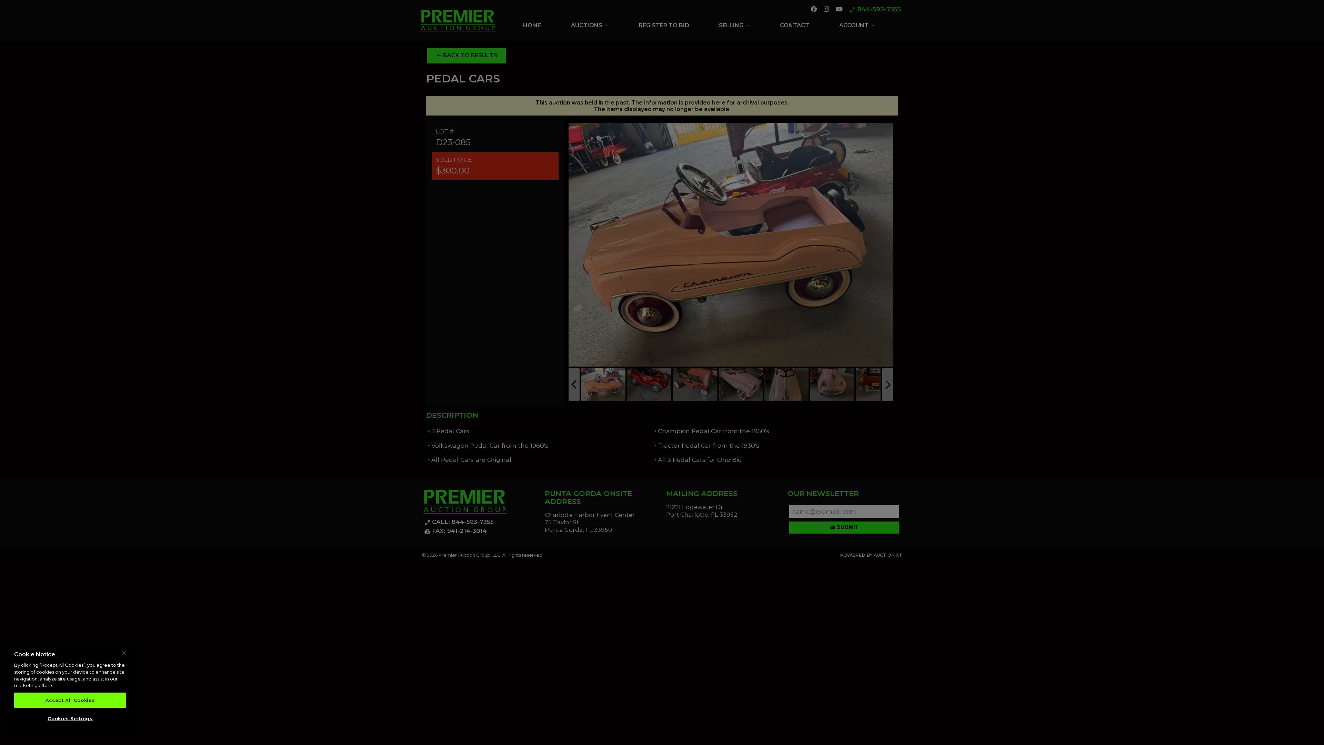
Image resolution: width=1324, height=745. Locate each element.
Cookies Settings (70, 718)
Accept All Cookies (70, 700)
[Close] (124, 653)
